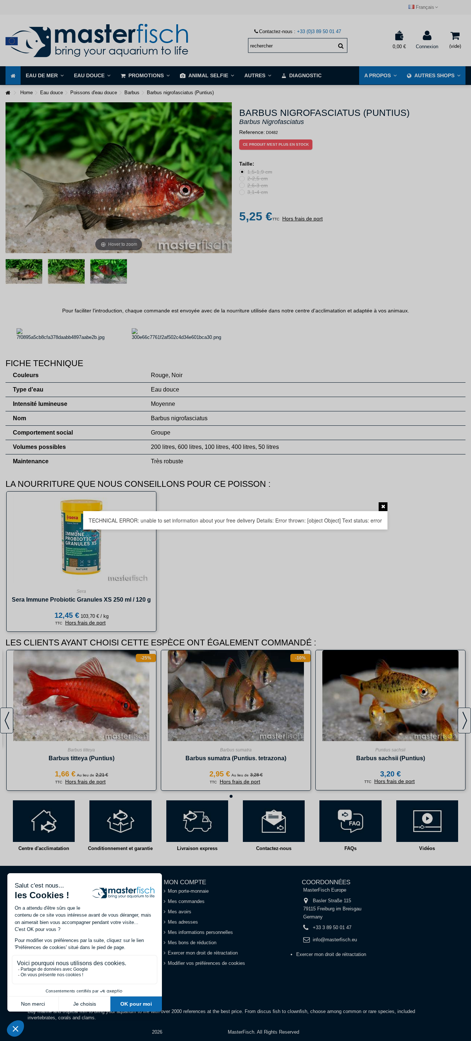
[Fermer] (383, 506)
